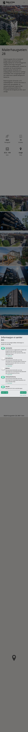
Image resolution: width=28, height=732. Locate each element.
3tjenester (9, 374)
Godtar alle (23, 392)
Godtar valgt (4, 392)
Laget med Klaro (23, 395)
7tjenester (9, 355)
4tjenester (9, 383)
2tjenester (9, 366)
